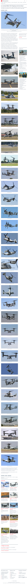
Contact (3, 578)
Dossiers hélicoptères (14, 2)
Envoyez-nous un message (4, 548)
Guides (19, 2)
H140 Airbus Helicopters (23, 62)
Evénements (9, 2)
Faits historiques (12, 577)
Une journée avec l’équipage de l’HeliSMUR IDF (23, 60)
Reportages (5, 2)
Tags (11, 576)
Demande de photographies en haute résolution (23, 85)
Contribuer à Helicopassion (5, 550)
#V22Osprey (9, 475)
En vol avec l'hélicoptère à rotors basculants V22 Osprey (4, 534)
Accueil (2, 2)
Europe (6, 10)
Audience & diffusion (4, 576)
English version (3, 3)
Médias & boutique (13, 575)
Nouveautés (24, 2)
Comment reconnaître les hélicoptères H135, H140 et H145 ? (23, 64)
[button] (24, 1)
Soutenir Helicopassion (22, 573)
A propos (3, 575)
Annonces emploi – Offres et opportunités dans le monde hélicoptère (23, 79)
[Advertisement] (23, 43)
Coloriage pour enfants (23, 89)
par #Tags (20, 37)
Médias (21, 2)
